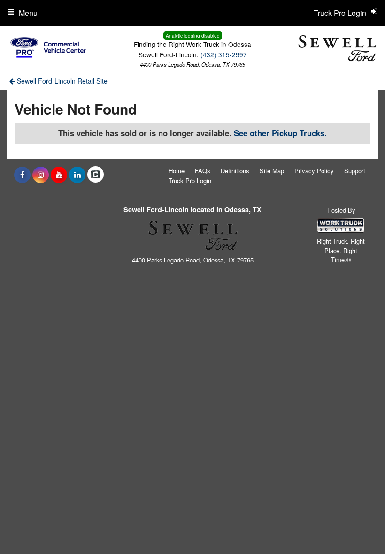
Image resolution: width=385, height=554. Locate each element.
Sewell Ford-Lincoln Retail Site (61, 80)
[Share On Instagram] (40, 174)
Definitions (235, 170)
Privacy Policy (314, 170)
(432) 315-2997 (223, 54)
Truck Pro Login (190, 180)
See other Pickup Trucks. (280, 132)
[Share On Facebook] (22, 174)
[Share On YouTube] (59, 174)
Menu (28, 13)
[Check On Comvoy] (95, 174)
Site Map (272, 170)
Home (177, 170)
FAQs (202, 170)
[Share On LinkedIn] (77, 174)
